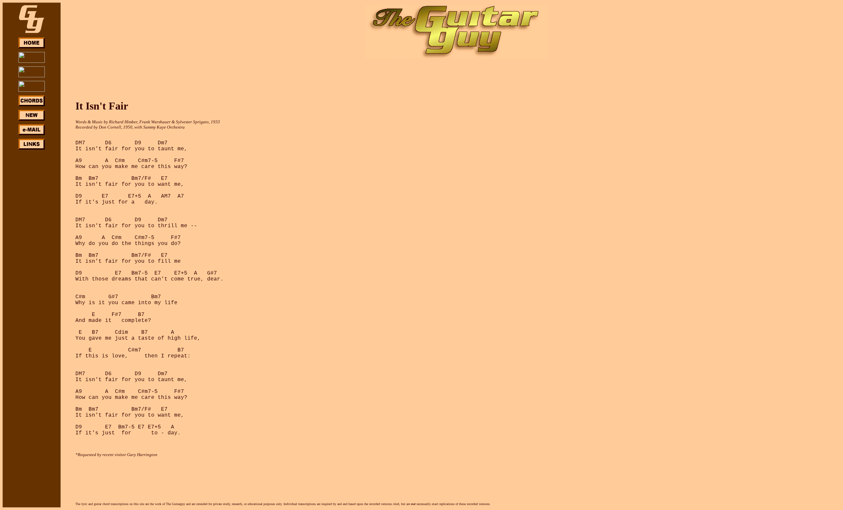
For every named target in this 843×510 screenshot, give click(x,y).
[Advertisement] (31, 249)
